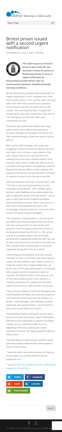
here (20, 355)
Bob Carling (49, 428)
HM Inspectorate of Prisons (30, 364)
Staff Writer (14, 52)
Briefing (39, 52)
